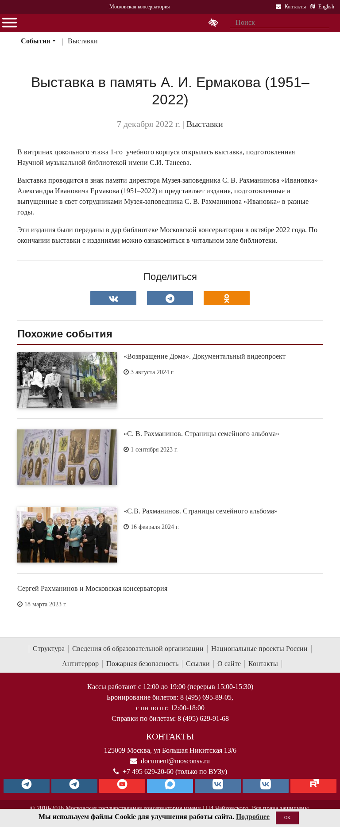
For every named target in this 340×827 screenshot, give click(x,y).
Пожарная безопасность (142, 663)
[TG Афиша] (74, 786)
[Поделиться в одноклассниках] (227, 298)
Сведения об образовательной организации (138, 648)
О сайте (229, 663)
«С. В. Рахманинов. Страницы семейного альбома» (201, 433)
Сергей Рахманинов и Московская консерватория (92, 588)
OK (287, 817)
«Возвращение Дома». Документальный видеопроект (205, 356)
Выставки (83, 41)
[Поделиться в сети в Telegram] (170, 298)
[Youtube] (122, 786)
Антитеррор (80, 663)
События (35, 41)
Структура (49, 648)
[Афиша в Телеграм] (313, 786)
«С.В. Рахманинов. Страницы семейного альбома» (201, 511)
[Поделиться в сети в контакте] (113, 298)
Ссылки (198, 663)
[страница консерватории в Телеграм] (27, 786)
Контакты (263, 663)
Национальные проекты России (259, 648)
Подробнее (253, 816)
